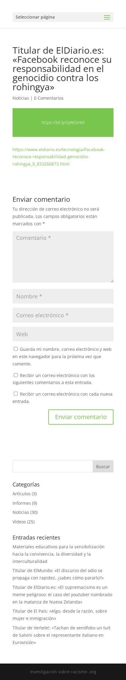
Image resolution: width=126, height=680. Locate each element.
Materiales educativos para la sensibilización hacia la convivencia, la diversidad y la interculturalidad (59, 554)
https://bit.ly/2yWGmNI (63, 122)
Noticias (21, 98)
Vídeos (19, 522)
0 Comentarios (49, 98)
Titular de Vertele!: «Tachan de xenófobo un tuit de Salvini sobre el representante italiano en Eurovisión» (61, 635)
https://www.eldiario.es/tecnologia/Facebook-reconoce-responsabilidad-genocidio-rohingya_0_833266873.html (59, 157)
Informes (22, 503)
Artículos (22, 494)
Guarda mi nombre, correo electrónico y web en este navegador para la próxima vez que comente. (62, 356)
